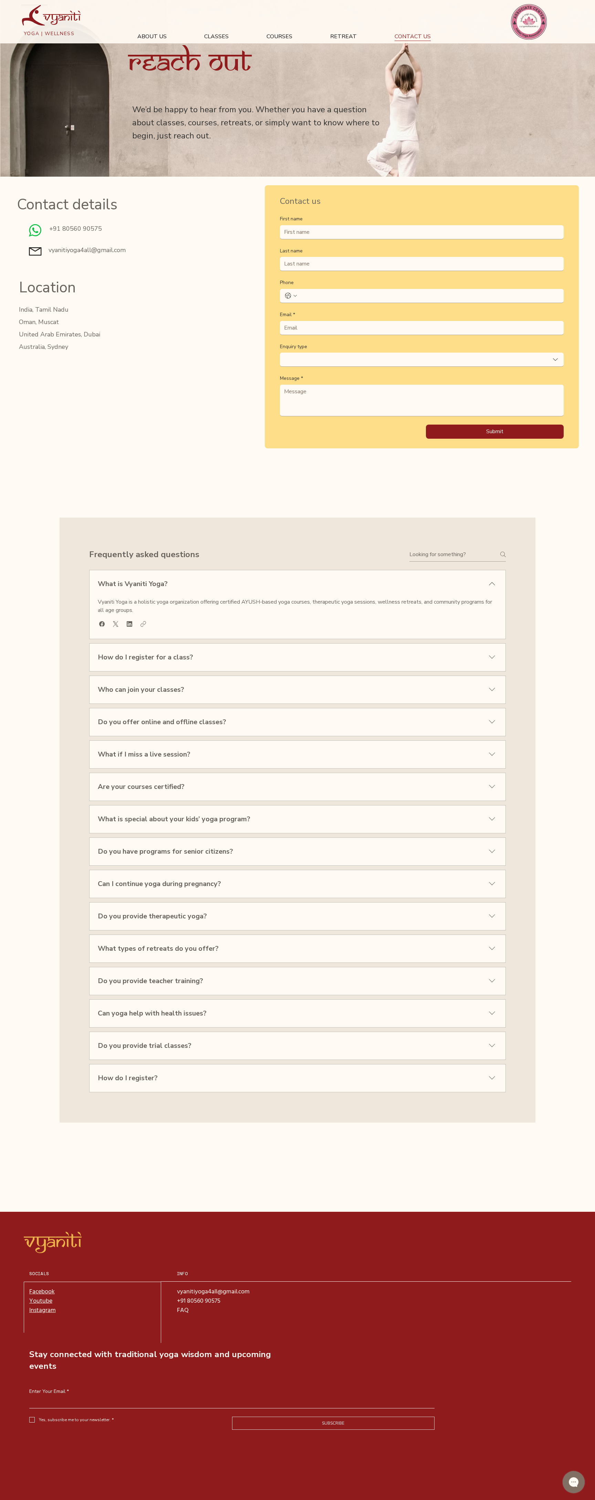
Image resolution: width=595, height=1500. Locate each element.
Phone (287, 282)
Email (287, 314)
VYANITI (53, 1241)
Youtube (40, 1301)
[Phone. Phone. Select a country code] (291, 296)
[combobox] (422, 360)
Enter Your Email (49, 1391)
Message (291, 378)
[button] (102, 624)
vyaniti (62, 17)
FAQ (183, 1310)
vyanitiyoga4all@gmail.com (87, 250)
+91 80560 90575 (199, 1301)
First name (291, 219)
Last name (291, 251)
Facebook (42, 1292)
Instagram (42, 1310)
